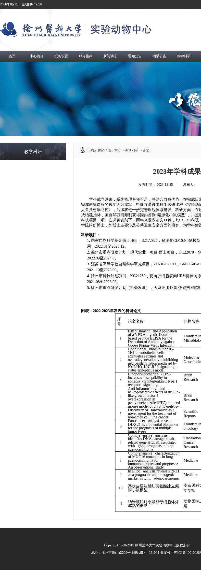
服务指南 (86, 56)
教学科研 (184, 56)
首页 (12, 56)
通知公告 (135, 56)
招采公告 (159, 56)
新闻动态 (110, 56)
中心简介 (37, 56)
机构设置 (61, 56)
